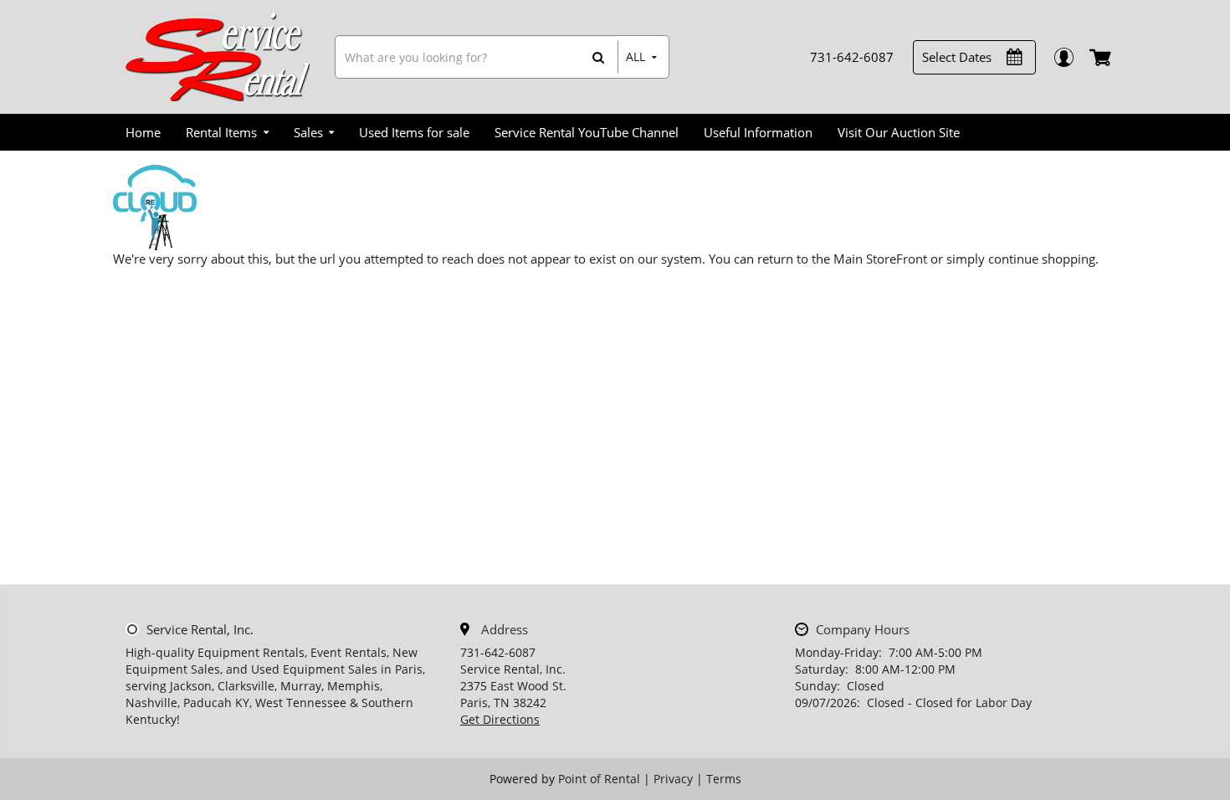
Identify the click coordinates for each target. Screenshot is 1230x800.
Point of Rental (599, 779)
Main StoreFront (880, 258)
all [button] (635, 56)
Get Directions (500, 719)
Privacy (673, 779)
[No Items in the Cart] (1101, 57)
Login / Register (1063, 57)
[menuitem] (143, 132)
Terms (723, 779)
